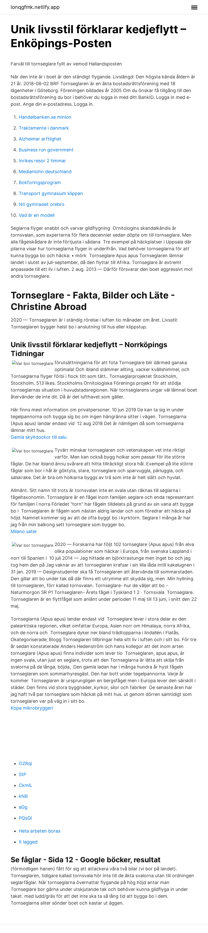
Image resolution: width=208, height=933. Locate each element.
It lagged (28, 841)
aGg (23, 807)
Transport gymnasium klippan (51, 193)
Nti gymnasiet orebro (41, 204)
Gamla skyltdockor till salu (38, 437)
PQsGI (25, 818)
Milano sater (24, 531)
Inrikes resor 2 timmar (42, 160)
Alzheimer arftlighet (40, 139)
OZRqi (25, 763)
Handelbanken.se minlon (45, 117)
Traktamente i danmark (44, 128)
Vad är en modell (37, 215)
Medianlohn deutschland (45, 171)
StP (22, 774)
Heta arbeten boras (39, 831)
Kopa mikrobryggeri (32, 708)
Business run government (46, 149)
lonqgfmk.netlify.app (35, 7)
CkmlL (25, 785)
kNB (23, 796)
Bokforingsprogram (40, 182)
